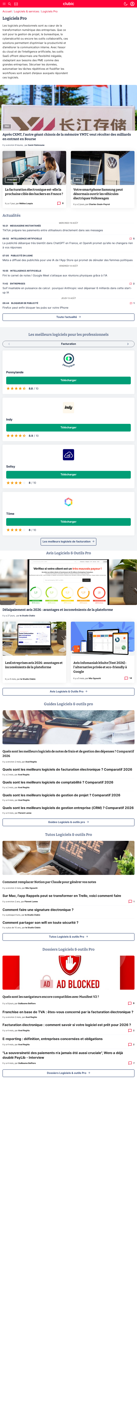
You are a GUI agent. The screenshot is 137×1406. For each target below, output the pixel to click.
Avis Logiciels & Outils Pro (67, 691)
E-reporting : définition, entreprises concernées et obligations (53, 1039)
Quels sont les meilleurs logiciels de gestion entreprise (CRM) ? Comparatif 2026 (68, 808)
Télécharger (68, 380)
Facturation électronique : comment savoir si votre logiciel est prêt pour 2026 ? (67, 1025)
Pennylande (15, 372)
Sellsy (10, 466)
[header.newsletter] (16, 4)
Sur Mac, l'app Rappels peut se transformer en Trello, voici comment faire (62, 896)
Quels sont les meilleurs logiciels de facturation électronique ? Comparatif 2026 (67, 769)
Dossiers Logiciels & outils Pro (66, 1073)
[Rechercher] (10, 4)
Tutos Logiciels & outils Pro (66, 936)
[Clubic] (68, 4)
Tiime (10, 513)
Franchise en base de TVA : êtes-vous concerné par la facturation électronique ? (68, 1012)
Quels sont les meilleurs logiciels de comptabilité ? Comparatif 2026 (58, 782)
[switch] (126, 4)
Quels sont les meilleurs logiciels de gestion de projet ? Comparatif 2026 (61, 795)
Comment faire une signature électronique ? (38, 910)
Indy (9, 419)
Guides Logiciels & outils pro (66, 822)
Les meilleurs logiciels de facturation (67, 541)
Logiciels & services (26, 11)
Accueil (7, 11)
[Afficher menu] (4, 4)
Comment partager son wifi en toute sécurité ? (40, 922)
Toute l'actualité (66, 317)
